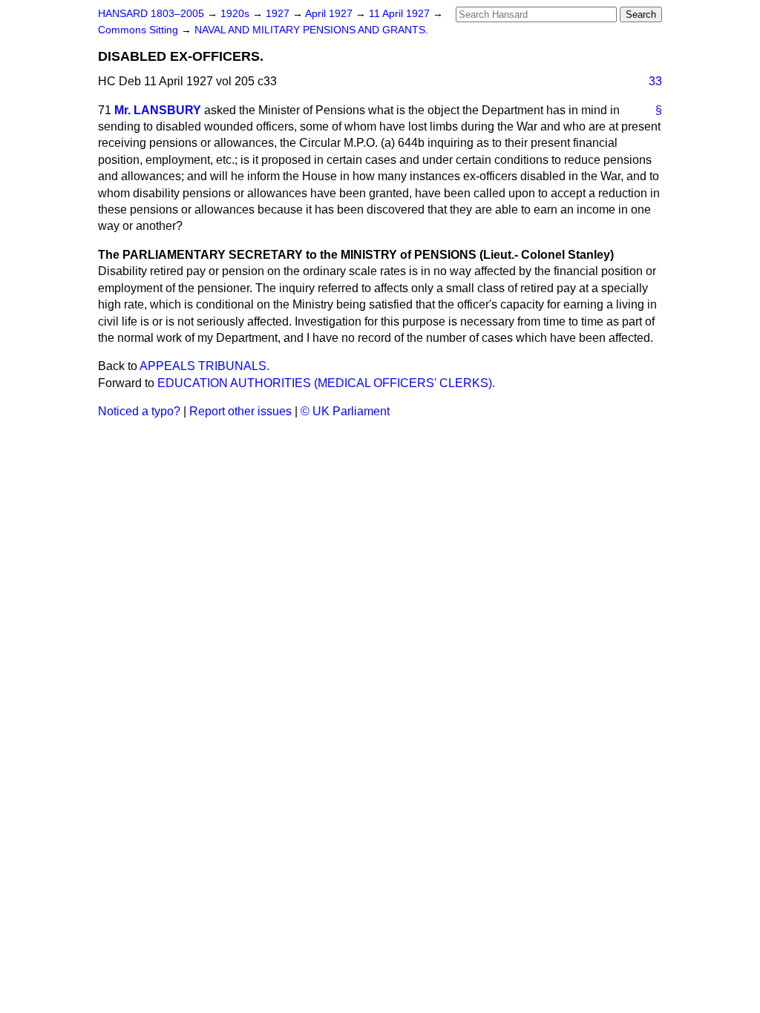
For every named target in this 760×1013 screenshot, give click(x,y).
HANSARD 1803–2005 (151, 13)
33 (655, 81)
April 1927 (330, 13)
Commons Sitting (139, 30)
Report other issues (240, 411)
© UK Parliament (345, 411)
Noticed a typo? (139, 411)
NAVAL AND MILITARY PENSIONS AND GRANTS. (311, 30)
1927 (279, 13)
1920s (236, 13)
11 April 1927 (401, 13)
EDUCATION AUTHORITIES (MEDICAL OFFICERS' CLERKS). (326, 383)
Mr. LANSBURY (157, 110)
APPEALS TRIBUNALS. (204, 366)
